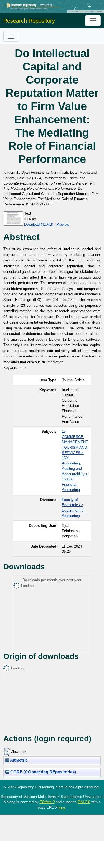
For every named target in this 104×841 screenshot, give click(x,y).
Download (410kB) (38, 224)
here (62, 807)
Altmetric (18, 760)
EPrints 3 (47, 802)
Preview (62, 224)
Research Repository (29, 21)
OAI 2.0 (84, 802)
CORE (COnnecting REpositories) (42, 772)
